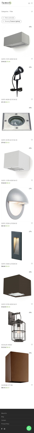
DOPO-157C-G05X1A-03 (9, 59)
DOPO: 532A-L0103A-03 (9, 223)
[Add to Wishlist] (32, 59)
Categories (4, 11)
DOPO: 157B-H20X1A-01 (9, 180)
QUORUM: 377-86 (7, 385)
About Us (4, 413)
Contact (3, 420)
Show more (3, 61)
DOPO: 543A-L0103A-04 (9, 264)
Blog (2, 417)
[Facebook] (1, 429)
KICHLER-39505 (6, 345)
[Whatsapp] (28, 428)
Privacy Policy (5, 424)
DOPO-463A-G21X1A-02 (9, 99)
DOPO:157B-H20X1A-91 (9, 304)
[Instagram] (4, 429)
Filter (11, 11)
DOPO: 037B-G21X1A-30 (9, 140)
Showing (12, 21)
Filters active (9, 18)
